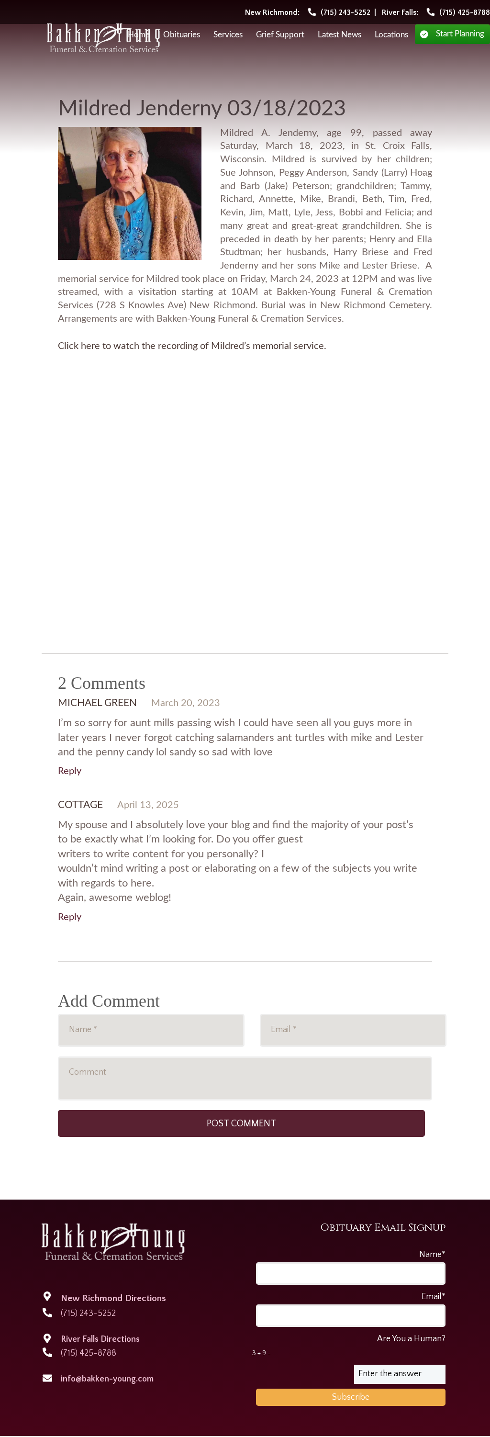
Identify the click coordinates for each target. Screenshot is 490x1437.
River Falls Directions (100, 1339)
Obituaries (181, 35)
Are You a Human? (348, 1345)
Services (228, 35)
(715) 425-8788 (88, 1353)
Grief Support (280, 35)
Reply (69, 771)
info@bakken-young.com (107, 1379)
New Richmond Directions (113, 1298)
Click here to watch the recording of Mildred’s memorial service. (192, 346)
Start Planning (460, 34)
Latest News (339, 35)
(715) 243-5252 (88, 1313)
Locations (391, 35)
